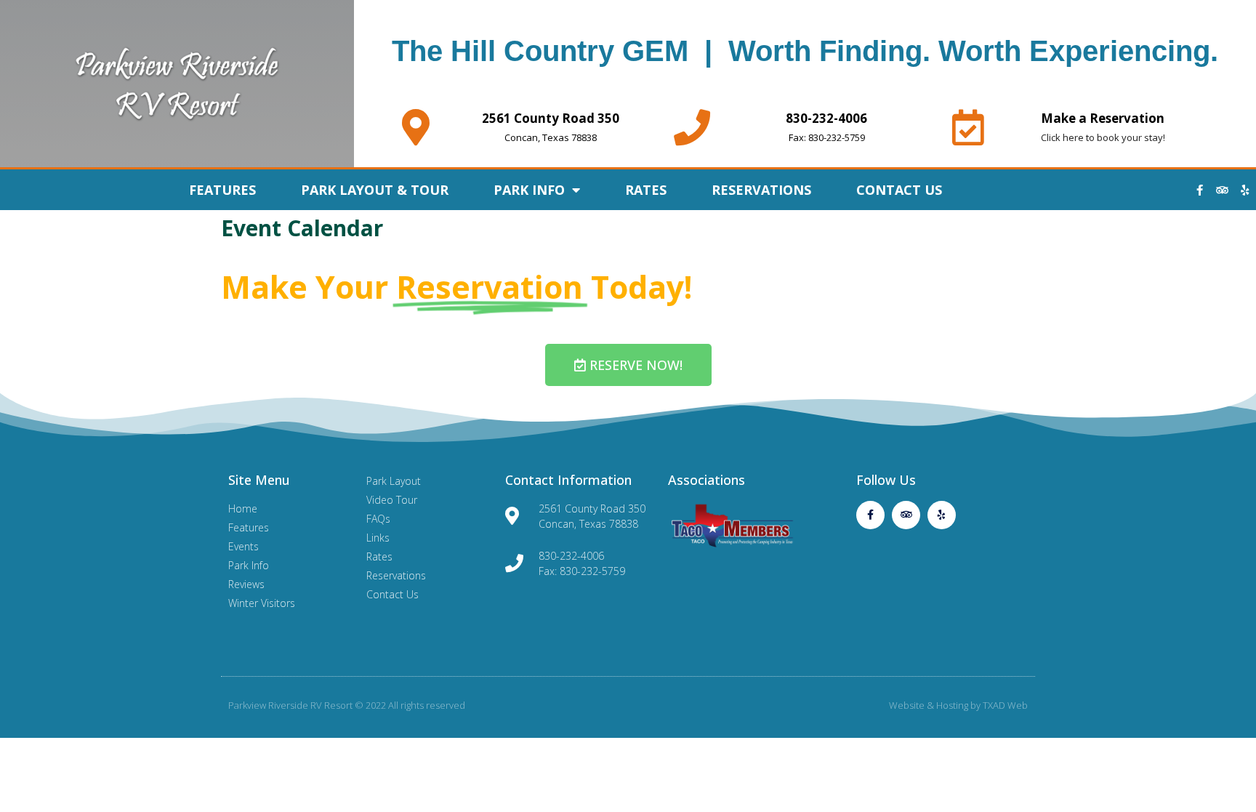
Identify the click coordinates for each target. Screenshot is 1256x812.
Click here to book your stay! (1103, 137)
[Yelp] (1245, 190)
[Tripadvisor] (1222, 190)
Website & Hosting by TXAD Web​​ (958, 705)
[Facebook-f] (1200, 190)
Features (222, 189)
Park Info (529, 189)
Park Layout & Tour (374, 189)
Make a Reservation (1102, 118)
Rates (646, 189)
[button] (628, 365)
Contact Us (899, 189)
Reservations (761, 189)
